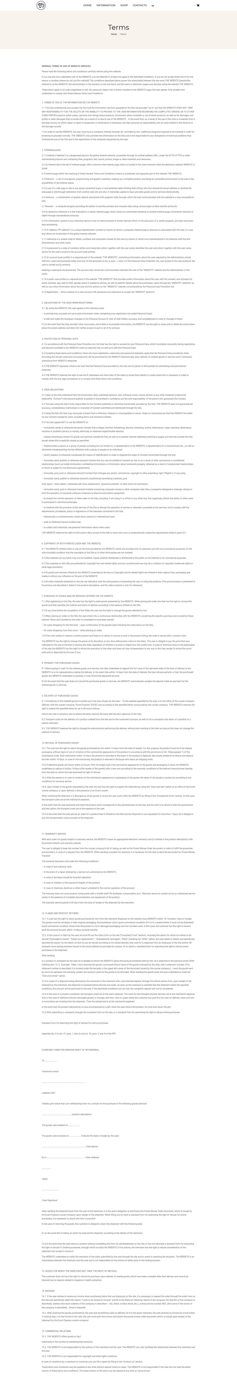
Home (114, 34)
